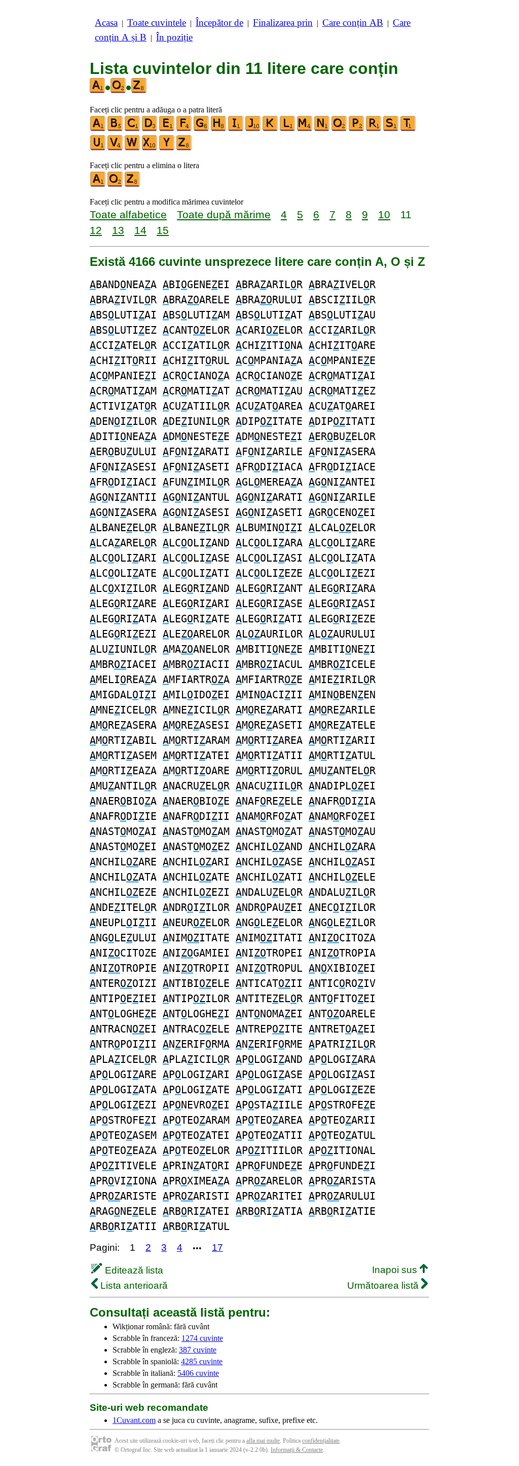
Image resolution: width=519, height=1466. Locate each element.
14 (140, 230)
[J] (253, 129)
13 (118, 230)
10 (384, 214)
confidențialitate (321, 1440)
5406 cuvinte (198, 1373)
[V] (115, 148)
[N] (322, 129)
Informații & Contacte (297, 1449)
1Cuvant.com (134, 1420)
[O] (339, 129)
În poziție (174, 37)
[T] (408, 129)
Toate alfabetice (128, 214)
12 (96, 230)
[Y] (167, 148)
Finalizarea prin (283, 22)
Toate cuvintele (156, 22)
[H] (219, 129)
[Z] (184, 148)
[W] (132, 148)
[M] (305, 129)
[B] (115, 129)
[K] (270, 129)
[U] (98, 148)
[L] (287, 129)
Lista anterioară (133, 1285)
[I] (236, 129)
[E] (167, 129)
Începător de (219, 22)
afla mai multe (263, 1440)
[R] (374, 129)
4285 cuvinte (202, 1361)
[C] (132, 129)
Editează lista (132, 1270)
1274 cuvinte (202, 1338)
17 (217, 1247)
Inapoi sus (396, 1269)
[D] (150, 129)
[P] (356, 129)
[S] (391, 129)
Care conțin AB (352, 22)
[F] (184, 129)
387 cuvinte (197, 1349)
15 (163, 230)
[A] (98, 129)
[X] (150, 148)
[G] (201, 129)
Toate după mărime (224, 214)
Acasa (106, 22)
